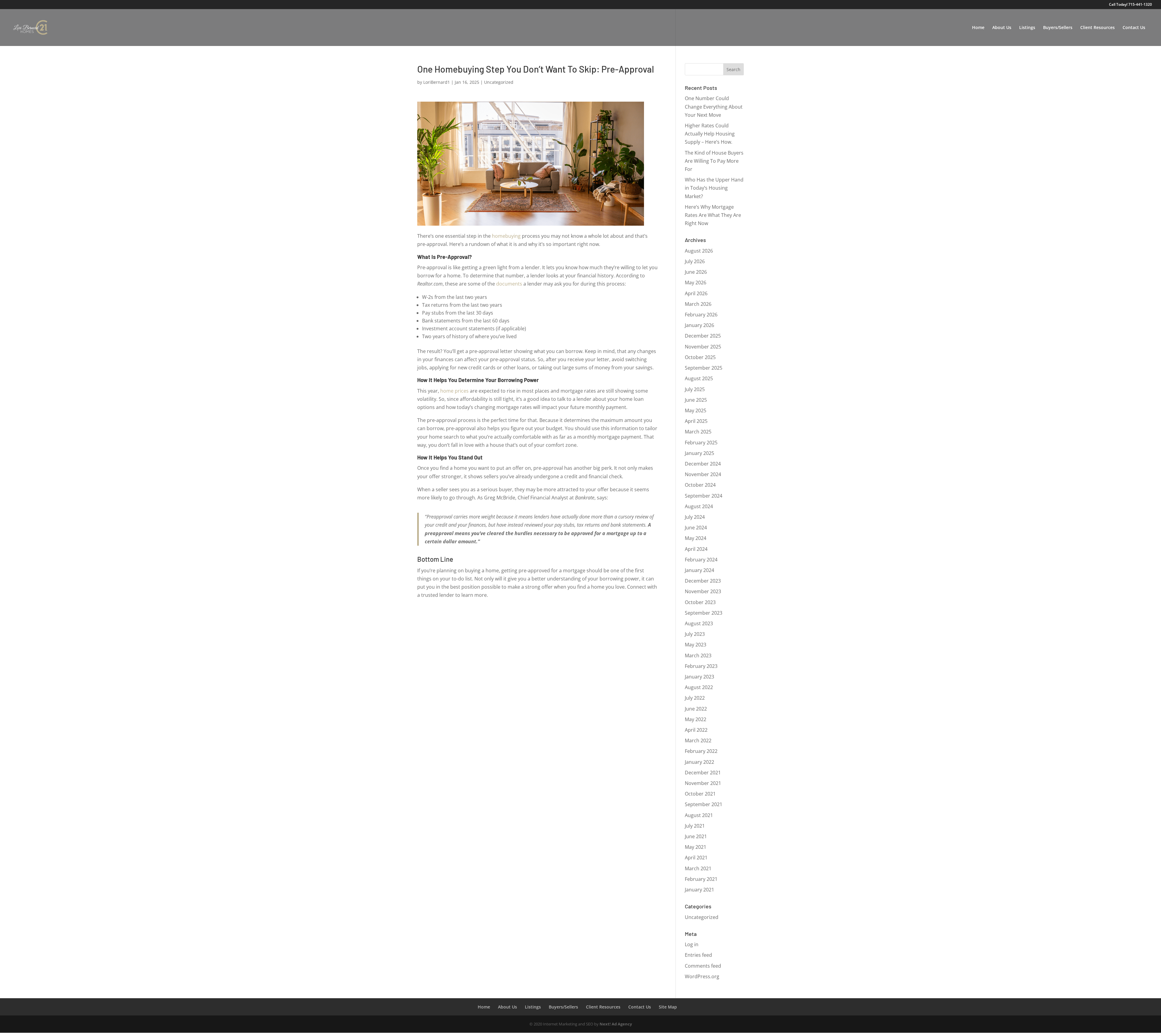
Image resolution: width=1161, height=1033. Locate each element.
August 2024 (699, 506)
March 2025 (698, 431)
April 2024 (696, 549)
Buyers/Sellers (1057, 27)
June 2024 (696, 527)
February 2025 (701, 442)
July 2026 (695, 261)
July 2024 (695, 517)
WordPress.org (702, 976)
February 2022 (701, 751)
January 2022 (699, 762)
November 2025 (703, 346)
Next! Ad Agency (616, 1024)
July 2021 (695, 825)
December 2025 (703, 335)
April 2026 (696, 293)
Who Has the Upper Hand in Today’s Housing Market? (714, 187)
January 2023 (699, 676)
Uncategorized (498, 82)
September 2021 (703, 804)
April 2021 (696, 857)
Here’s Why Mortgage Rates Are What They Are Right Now (713, 215)
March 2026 (698, 304)
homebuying (506, 236)
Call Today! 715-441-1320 (1130, 5)
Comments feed (703, 966)
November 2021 (703, 783)
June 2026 (696, 272)
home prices (454, 390)
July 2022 (695, 698)
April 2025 (696, 421)
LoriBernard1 (436, 82)
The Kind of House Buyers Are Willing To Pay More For (714, 160)
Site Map (668, 1007)
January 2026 (699, 325)
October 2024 (700, 485)
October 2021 (700, 793)
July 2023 (695, 634)
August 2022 (699, 687)
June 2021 (696, 836)
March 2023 (698, 655)
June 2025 (696, 400)
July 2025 (695, 389)
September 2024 (703, 495)
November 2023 (703, 591)
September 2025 (703, 367)
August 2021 (699, 815)
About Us (1001, 27)
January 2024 (699, 570)
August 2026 (699, 250)
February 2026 (701, 314)
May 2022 (695, 719)
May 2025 (695, 410)
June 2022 (696, 708)
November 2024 (703, 474)
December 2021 (703, 772)
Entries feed (698, 955)
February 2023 (701, 666)
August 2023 (699, 623)
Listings (1027, 27)
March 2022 (698, 740)
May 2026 (695, 282)
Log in (691, 944)
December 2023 (703, 580)
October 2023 (700, 602)
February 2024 (701, 559)
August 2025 (699, 378)
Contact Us (1134, 27)
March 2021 (698, 868)
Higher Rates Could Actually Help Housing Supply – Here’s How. (710, 133)
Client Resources (1097, 27)
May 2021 (695, 847)
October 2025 (700, 357)
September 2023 (703, 613)
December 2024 (703, 463)
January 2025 (699, 453)
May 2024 (695, 538)
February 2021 (701, 879)
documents (509, 283)
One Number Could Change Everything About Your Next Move (714, 106)
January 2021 (699, 889)
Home (978, 27)
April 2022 (696, 730)
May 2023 (695, 644)
